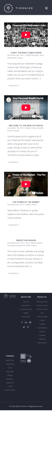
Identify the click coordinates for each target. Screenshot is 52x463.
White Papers (31, 245)
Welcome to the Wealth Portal (26, 125)
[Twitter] (24, 327)
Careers (26, 302)
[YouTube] (30, 322)
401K (42, 55)
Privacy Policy (42, 305)
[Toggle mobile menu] (46, 8)
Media (28, 128)
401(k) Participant (32, 55)
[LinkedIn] (26, 322)
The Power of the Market (26, 202)
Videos (20, 58)
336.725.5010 (10, 390)
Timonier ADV (42, 302)
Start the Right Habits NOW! (26, 52)
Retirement (11, 58)
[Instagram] (28, 327)
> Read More (12, 85)
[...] (39, 78)
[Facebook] (22, 322)
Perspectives (20, 245)
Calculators (26, 305)
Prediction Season (26, 240)
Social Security (26, 309)
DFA (27, 243)
